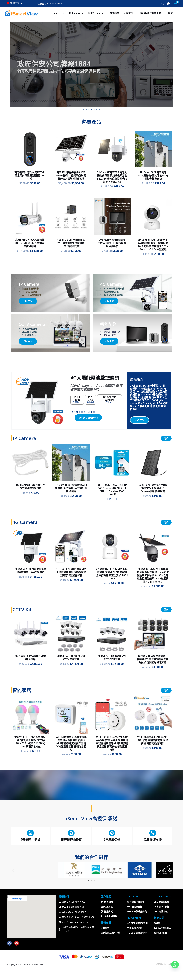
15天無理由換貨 (71, 840)
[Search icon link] (162, 4)
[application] (62, 13)
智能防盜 (108, 324)
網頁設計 (160, 964)
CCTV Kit (22, 609)
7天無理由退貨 (30, 840)
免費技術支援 (153, 840)
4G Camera (74, 13)
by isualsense (170, 964)
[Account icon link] (168, 3)
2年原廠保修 (112, 840)
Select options (88, 417)
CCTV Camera (95, 13)
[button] (83, 109)
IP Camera (55, 13)
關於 (170, 13)
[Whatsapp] (175, 964)
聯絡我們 (64, 896)
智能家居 (114, 13)
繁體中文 (14, 3)
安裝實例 (128, 13)
